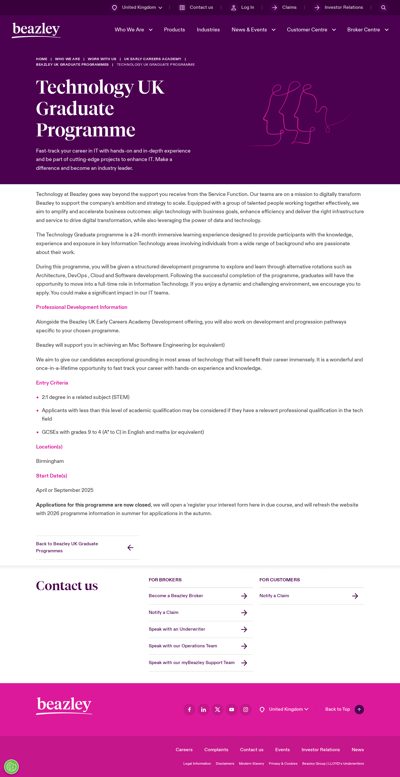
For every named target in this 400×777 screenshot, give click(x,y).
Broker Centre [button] (364, 29)
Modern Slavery (251, 763)
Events (282, 750)
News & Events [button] (250, 29)
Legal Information (197, 763)
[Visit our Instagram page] (246, 709)
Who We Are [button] (130, 29)
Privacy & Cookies (283, 763)
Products (174, 29)
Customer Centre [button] (308, 29)
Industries (208, 29)
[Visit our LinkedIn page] (203, 709)
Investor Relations (321, 750)
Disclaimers (225, 763)
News (358, 750)
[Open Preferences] (11, 766)
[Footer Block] (64, 706)
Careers (184, 750)
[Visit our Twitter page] (217, 709)
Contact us (252, 750)
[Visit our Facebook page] (189, 709)
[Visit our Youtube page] (231, 709)
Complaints (216, 750)
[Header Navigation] (36, 30)
